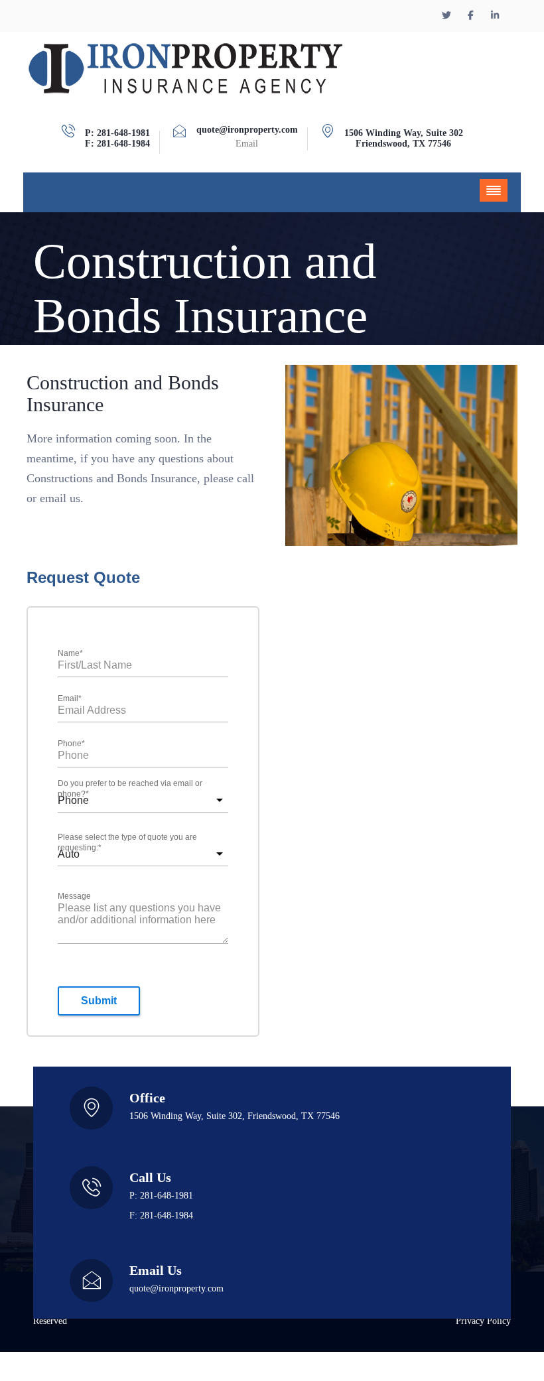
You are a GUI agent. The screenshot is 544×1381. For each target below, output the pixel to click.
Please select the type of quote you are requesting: (127, 843)
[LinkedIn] (496, 16)
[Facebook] (472, 16)
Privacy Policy (483, 1321)
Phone (71, 744)
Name (70, 654)
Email (70, 699)
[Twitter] (448, 16)
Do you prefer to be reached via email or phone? (130, 789)
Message (74, 896)
